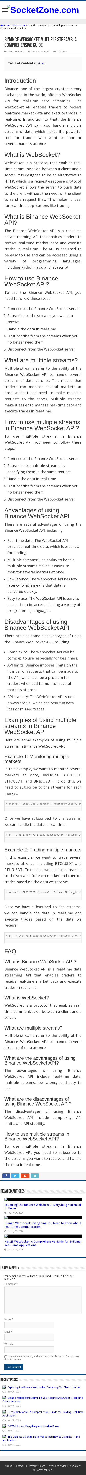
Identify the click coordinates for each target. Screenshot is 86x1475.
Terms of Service (56, 1465)
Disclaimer (75, 1465)
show (41, 63)
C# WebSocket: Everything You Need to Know (33, 1426)
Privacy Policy (37, 1465)
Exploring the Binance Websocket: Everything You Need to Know (44, 1387)
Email (8, 1331)
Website (9, 1344)
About (8, 1465)
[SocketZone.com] (43, 9)
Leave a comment (41, 51)
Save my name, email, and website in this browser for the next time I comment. (41, 1358)
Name (8, 1319)
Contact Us (20, 1465)
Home (6, 25)
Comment (11, 1283)
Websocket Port (21, 25)
